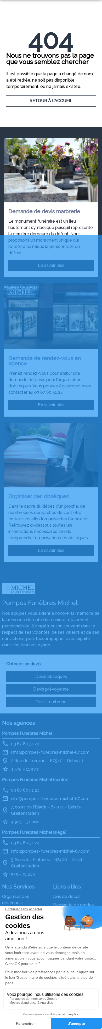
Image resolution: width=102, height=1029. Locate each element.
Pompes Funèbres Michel (27, 733)
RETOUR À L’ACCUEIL (51, 100)
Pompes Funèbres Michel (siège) (34, 832)
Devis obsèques (51, 676)
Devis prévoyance (51, 689)
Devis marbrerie (51, 701)
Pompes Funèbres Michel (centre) (35, 779)
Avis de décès (67, 896)
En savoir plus (51, 265)
